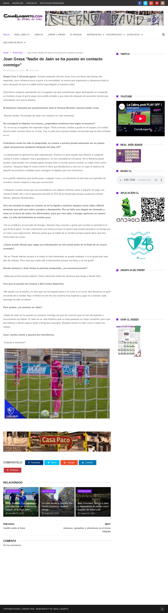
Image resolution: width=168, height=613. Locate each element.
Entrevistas (94, 35)
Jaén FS (38, 35)
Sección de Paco (13, 42)
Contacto (31, 3)
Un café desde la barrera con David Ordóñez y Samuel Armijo (57, 506)
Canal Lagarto (60, 609)
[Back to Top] (162, 608)
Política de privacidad (52, 3)
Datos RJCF (133, 35)
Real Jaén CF (22, 35)
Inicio (6, 3)
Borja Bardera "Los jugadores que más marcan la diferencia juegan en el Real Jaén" (21, 506)
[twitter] (145, 3)
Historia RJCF (114, 35)
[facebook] (140, 3)
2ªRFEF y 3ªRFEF (56, 35)
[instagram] (163, 3)
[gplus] (151, 3)
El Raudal (76, 35)
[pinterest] (157, 3)
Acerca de (17, 3)
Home (6, 53)
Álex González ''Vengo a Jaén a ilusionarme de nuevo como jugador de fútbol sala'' (93, 506)
